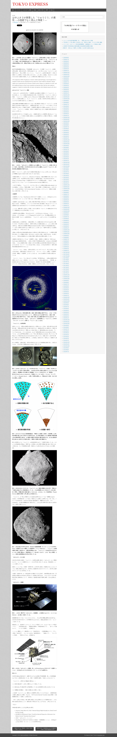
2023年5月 (66, 130)
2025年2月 (66, 91)
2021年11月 (66, 164)
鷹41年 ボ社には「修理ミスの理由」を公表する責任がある (78, 48)
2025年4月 (66, 87)
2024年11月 (66, 97)
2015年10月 (66, 301)
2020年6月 (66, 196)
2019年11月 (66, 209)
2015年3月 (66, 314)
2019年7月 (66, 216)
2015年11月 (66, 299)
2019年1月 (66, 228)
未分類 (13, 15)
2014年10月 (66, 323)
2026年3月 (66, 67)
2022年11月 (66, 141)
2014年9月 (66, 325)
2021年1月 (66, 183)
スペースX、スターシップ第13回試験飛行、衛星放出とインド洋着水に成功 (82, 44)
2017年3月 (66, 269)
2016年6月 (66, 286)
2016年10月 (66, 278)
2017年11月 (66, 254)
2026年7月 (66, 59)
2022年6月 (66, 151)
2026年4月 (66, 65)
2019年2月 (66, 226)
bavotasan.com (101, 735)
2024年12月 (66, 95)
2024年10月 (66, 98)
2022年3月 (66, 156)
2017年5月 (66, 265)
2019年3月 (66, 224)
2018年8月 (66, 237)
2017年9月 (66, 258)
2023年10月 (66, 121)
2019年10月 (66, 211)
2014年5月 (66, 332)
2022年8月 (66, 147)
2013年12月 (66, 342)
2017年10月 (66, 256)
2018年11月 (66, 231)
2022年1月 (66, 160)
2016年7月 (66, 284)
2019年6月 (66, 218)
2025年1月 (66, 93)
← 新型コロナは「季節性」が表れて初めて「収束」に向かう (22, 729)
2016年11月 (66, 276)
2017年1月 (66, 273)
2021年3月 (66, 179)
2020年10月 (66, 188)
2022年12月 (66, 140)
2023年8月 (66, 125)
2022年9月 (66, 145)
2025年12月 (66, 72)
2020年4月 (66, 200)
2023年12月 (66, 117)
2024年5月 (66, 108)
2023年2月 (66, 136)
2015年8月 (66, 304)
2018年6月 (66, 241)
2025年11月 (66, 74)
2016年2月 (66, 293)
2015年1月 (66, 318)
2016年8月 (66, 282)
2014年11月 (66, 321)
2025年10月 (66, 76)
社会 (52, 10)
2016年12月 (66, 274)
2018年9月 (66, 235)
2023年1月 (66, 138)
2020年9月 (66, 190)
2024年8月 (66, 102)
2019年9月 (66, 213)
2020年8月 (66, 192)
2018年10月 (66, 233)
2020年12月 (66, 185)
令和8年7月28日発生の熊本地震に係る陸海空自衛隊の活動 (78, 46)
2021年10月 (66, 166)
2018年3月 (66, 246)
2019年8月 (66, 215)
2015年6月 (66, 308)
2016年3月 (66, 291)
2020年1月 (66, 205)
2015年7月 (66, 306)
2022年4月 (66, 155)
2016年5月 (66, 288)
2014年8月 (66, 327)
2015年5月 (66, 310)
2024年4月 (66, 110)
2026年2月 (66, 68)
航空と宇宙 (41, 10)
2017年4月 (66, 267)
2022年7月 (66, 149)
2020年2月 (66, 203)
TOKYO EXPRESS (30, 4)
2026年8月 (66, 57)
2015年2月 (66, 316)
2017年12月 (66, 252)
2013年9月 (66, 347)
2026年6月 (66, 61)
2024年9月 (66, 100)
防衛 (35, 10)
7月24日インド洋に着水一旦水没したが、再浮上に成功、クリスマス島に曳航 (82, 42)
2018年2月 (66, 248)
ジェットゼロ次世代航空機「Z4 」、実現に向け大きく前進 (78, 40)
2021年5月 (66, 175)
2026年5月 (66, 63)
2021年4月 (66, 177)
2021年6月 (66, 173)
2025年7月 (66, 82)
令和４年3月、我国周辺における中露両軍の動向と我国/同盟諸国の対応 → (46, 729)
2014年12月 (66, 319)
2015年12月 (66, 297)
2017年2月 (66, 271)
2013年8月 (66, 349)
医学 (47, 10)
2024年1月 (66, 115)
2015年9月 (66, 303)
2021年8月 (66, 170)
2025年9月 (66, 78)
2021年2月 (66, 181)
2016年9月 (66, 280)
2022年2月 (66, 158)
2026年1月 (66, 70)
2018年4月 (66, 244)
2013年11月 (66, 344)
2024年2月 (66, 113)
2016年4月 (66, 289)
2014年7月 (66, 329)
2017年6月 (66, 263)
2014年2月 (66, 338)
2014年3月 (66, 336)
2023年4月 (66, 132)
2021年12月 (66, 162)
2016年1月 (66, 295)
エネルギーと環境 (27, 10)
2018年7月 (66, 239)
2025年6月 (66, 83)
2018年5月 (66, 243)
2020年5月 (66, 198)
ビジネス (18, 10)
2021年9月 (66, 168)
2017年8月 (66, 259)
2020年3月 (66, 201)
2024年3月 (66, 112)
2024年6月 (66, 106)
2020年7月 (66, 194)
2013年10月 (66, 346)
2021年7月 (66, 171)
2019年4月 (66, 222)
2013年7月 (66, 351)
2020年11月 (66, 186)
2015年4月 (66, 312)
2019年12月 (66, 207)
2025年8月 (66, 80)
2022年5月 (66, 153)
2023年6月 (66, 128)
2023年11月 (66, 119)
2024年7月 (66, 104)
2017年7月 (66, 261)
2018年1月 (66, 250)
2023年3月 (66, 134)
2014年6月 (66, 331)
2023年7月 (66, 126)
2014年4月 (66, 334)
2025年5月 (66, 85)
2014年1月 (66, 340)
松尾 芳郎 (16, 22)
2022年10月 (66, 143)
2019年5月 (66, 220)
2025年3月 (66, 89)
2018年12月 (66, 229)
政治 (13, 10)
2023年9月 (66, 123)
